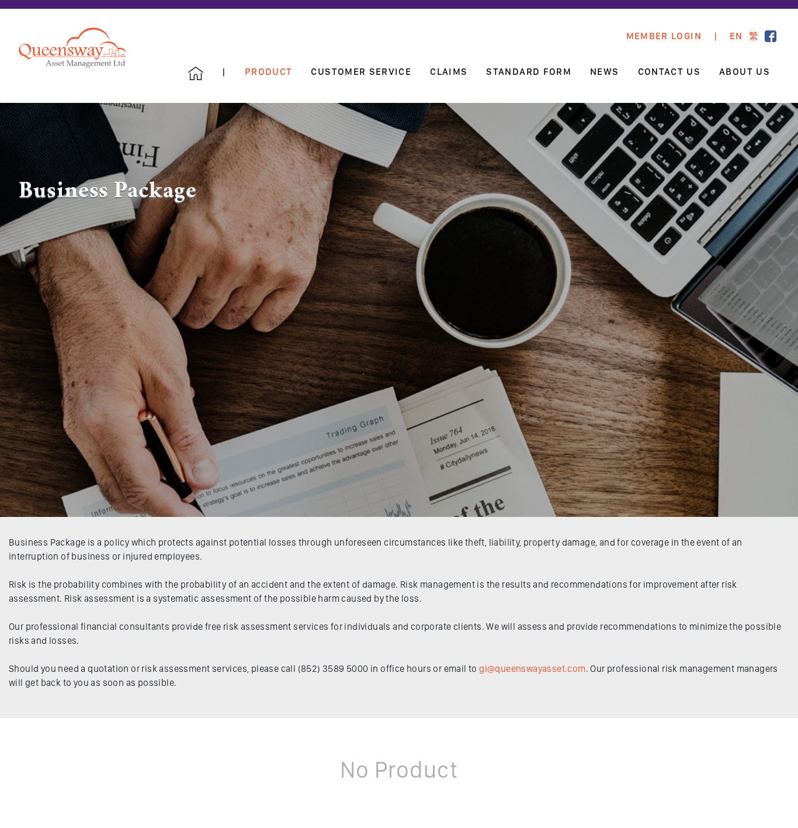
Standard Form (528, 72)
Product (269, 72)
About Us (744, 72)
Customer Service (361, 72)
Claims (448, 72)
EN (736, 36)
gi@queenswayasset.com (532, 668)
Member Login (664, 36)
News (604, 72)
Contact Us (669, 72)
